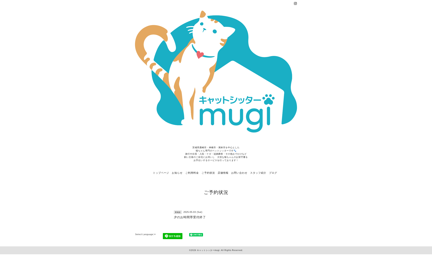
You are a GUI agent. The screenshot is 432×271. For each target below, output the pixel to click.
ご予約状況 (208, 172)
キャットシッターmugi (208, 250)
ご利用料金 (192, 172)
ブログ (273, 172)
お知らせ (177, 172)
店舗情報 (223, 172)
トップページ (161, 172)
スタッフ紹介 (258, 172)
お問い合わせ (239, 172)
